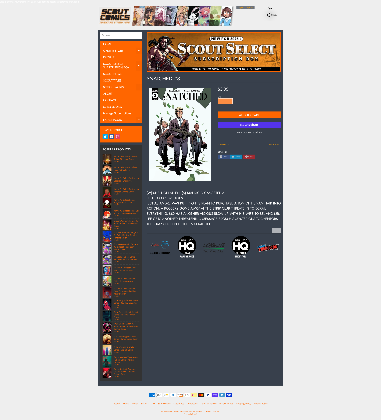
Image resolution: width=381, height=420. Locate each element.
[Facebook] (111, 136)
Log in (240, 8)
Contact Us (192, 403)
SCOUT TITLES (112, 80)
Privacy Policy (226, 403)
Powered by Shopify (190, 414)
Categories (179, 403)
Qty (219, 96)
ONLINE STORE (122, 51)
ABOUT (107, 94)
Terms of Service (208, 403)
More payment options (249, 132)
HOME (107, 44)
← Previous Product (225, 144)
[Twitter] (105, 136)
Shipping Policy (243, 403)
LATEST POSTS (122, 120)
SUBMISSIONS (112, 107)
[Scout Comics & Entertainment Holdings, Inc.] (166, 16)
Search (117, 403)
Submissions (164, 403)
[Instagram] (117, 136)
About (135, 403)
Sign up (250, 8)
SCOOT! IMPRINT (122, 87)
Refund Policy (260, 403)
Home (126, 403)
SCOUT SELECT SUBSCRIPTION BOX (122, 66)
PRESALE (109, 57)
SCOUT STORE (148, 403)
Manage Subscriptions (117, 113)
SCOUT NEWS (112, 74)
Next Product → (275, 144)
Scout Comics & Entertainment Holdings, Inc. (189, 411)
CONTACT (109, 100)
